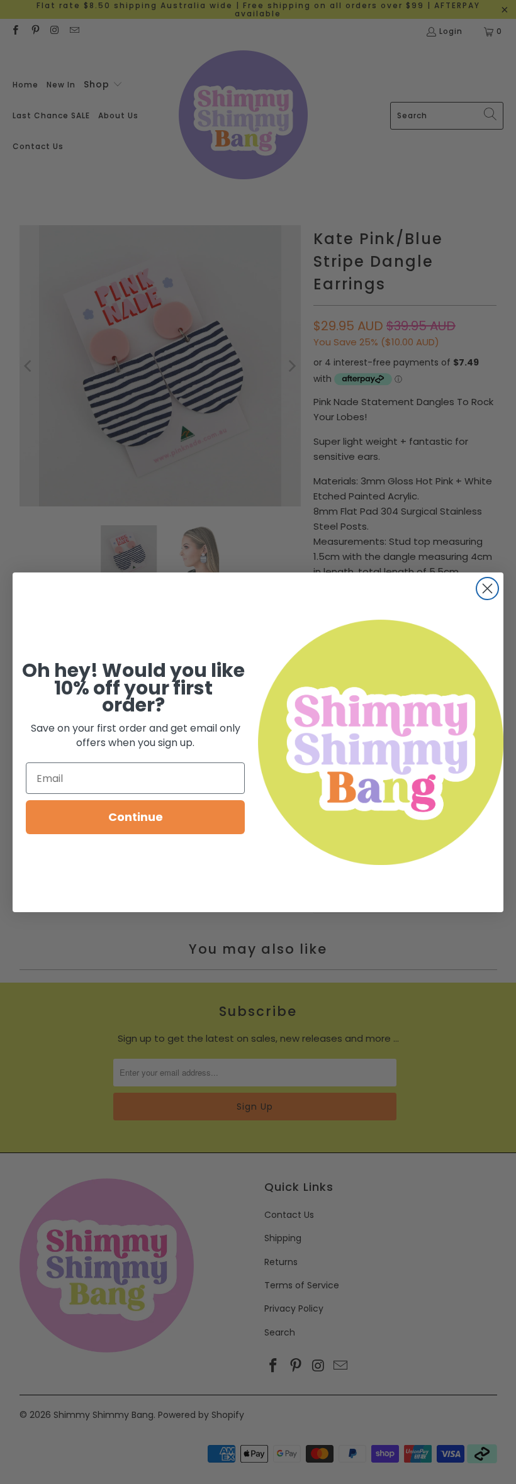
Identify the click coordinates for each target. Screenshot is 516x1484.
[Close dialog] (487, 588)
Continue (135, 817)
